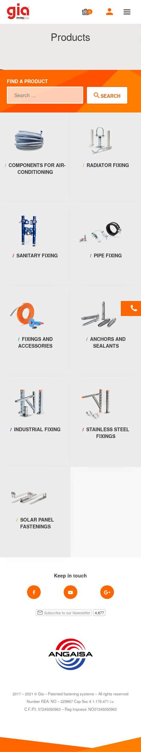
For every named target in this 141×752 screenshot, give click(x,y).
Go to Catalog (35, 186)
